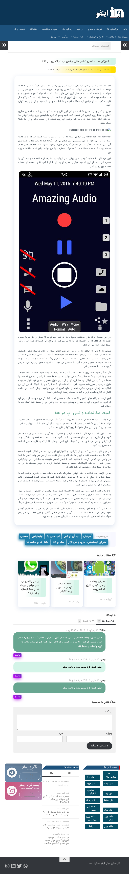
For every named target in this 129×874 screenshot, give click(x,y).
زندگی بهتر (67, 29)
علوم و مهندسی (49, 29)
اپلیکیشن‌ (37, 536)
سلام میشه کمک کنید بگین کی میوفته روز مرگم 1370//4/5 (56, 799)
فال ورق (90, 777)
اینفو (103, 863)
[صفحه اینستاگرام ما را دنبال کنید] (7, 866)
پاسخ (17, 655)
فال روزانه (90, 800)
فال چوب (108, 783)
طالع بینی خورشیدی (91, 818)
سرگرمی (64, 37)
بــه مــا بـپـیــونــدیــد (30, 776)
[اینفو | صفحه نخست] (109, 12)
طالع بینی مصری (91, 808)
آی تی (80, 29)
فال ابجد (108, 793)
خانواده (33, 29)
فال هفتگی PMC (110, 775)
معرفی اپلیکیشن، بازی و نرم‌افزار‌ (87, 542)
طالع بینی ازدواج (109, 828)
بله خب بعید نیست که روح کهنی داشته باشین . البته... (56, 813)
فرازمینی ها (112, 29)
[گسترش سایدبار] (4, 45)
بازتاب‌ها (85, 621)
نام (61, 733)
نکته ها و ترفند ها (37, 542)
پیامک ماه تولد (92, 828)
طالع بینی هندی (108, 818)
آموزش (87, 536)
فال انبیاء (108, 810)
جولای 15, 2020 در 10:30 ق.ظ (80, 630)
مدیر (101, 69)
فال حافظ (108, 800)
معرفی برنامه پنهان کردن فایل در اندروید (95, 585)
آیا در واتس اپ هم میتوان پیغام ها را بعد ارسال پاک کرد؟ (29, 587)
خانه (125, 29)
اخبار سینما (78, 37)
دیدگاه (108, 711)
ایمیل (109, 733)
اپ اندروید (53, 536)
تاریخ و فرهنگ (96, 37)
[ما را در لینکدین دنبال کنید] (13, 866)
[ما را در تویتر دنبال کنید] (19, 866)
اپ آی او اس (71, 536)
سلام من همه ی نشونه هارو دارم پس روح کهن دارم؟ (55, 826)
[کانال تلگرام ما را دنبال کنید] (25, 866)
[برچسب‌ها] (70, 774)
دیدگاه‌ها (104, 621)
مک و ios (58, 542)
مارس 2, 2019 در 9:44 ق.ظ (82, 659)
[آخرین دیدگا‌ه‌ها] (51, 774)
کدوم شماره (63, 785)
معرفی (24, 536)
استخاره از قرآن (91, 791)
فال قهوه (91, 783)
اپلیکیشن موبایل (100, 46)
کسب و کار (19, 29)
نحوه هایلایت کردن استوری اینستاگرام (64, 587)
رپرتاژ (53, 37)
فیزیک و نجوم (95, 29)
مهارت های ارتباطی (118, 37)
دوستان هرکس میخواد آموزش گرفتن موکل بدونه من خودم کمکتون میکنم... (56, 840)
